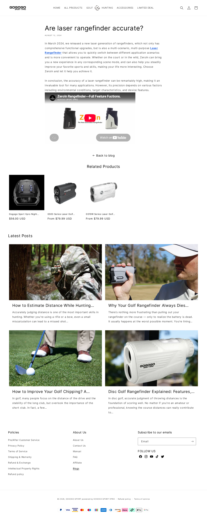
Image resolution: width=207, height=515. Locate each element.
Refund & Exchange (19, 462)
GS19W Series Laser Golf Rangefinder (99, 214)
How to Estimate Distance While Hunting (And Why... (51, 305)
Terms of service (142, 499)
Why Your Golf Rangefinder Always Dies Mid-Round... (146, 305)
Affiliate (77, 462)
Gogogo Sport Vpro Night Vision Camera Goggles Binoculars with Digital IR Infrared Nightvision (23, 214)
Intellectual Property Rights (23, 468)
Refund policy (16, 474)
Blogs (76, 468)
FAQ (75, 457)
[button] (181, 7)
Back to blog (105, 155)
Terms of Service (17, 451)
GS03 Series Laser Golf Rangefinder (60, 214)
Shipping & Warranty (20, 457)
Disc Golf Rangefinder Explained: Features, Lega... (149, 391)
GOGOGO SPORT (73, 499)
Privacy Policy (16, 445)
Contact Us (79, 445)
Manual (77, 451)
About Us (78, 440)
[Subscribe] (192, 441)
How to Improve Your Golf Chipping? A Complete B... (49, 391)
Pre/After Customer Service (24, 440)
